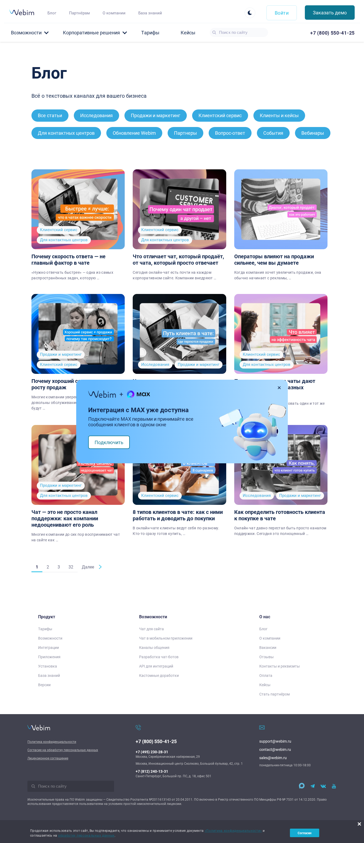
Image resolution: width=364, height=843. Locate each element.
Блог (51, 12)
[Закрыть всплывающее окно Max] (279, 388)
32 (70, 567)
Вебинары (312, 133)
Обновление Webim (134, 133)
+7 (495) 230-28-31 (152, 751)
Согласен (305, 833)
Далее (88, 567)
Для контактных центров (66, 133)
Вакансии (267, 647)
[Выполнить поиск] (33, 786)
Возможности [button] (26, 32)
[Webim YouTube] (334, 786)
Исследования (96, 115)
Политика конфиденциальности (51, 741)
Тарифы (150, 32)
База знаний (150, 12)
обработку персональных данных (86, 835)
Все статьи (50, 115)
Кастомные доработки (159, 675)
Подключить (109, 442)
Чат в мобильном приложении (165, 638)
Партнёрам (79, 12)
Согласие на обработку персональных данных (62, 750)
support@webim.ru (275, 741)
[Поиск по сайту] (214, 32)
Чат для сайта (151, 628)
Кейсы (188, 32)
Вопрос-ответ (230, 133)
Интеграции (48, 647)
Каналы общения (154, 647)
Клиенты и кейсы (279, 115)
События (273, 133)
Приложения (49, 656)
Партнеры (185, 133)
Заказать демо (330, 12)
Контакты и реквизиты (279, 666)
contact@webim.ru (275, 749)
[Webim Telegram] (312, 786)
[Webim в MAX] (300, 786)
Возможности (50, 638)
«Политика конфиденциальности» (233, 830)
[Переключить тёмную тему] (250, 12)
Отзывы (266, 656)
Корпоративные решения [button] (91, 32)
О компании (114, 12)
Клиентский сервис (220, 115)
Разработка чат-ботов (159, 656)
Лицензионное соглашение (47, 758)
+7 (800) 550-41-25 (156, 741)
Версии (44, 684)
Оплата (265, 675)
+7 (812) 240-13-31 (152, 771)
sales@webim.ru (273, 757)
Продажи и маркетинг (155, 115)
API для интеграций (156, 666)
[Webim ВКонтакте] (323, 786)
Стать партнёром (274, 694)
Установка (47, 666)
